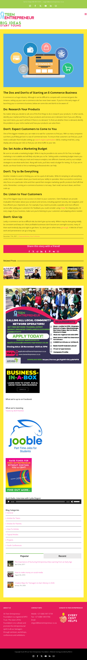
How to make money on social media (29, 572)
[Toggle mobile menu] (86, 14)
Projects (10, 540)
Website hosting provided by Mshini (61, 652)
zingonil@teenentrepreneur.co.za (53, 2)
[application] (43, 501)
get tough (64, 227)
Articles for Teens (13, 518)
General (10, 513)
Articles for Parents (14, 523)
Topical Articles (12, 534)
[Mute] (72, 502)
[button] (5, 273)
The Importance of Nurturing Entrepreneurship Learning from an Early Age (43, 562)
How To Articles (35, 236)
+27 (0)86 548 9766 (42, 617)
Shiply (63, 208)
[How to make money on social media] (10, 573)
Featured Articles (24, 236)
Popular (24, 556)
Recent (62, 556)
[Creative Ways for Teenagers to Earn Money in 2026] (10, 583)
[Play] (8, 502)
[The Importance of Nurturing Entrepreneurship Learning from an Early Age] (10, 562)
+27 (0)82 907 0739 (45, 614)
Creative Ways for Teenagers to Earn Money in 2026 (34, 583)
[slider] (77, 501)
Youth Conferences (14, 545)
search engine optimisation (45, 140)
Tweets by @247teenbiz (15, 411)
